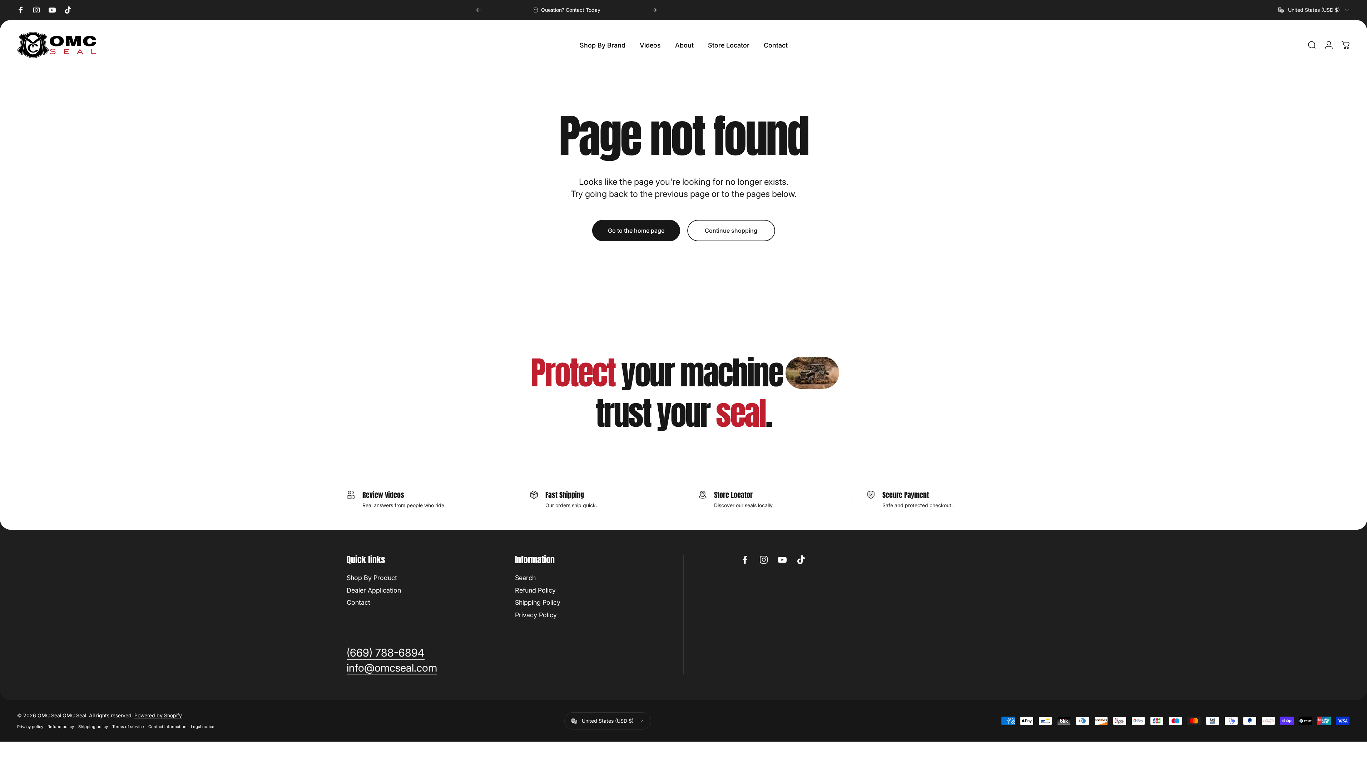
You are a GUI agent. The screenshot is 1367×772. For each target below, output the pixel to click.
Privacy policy (30, 726)
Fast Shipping (564, 494)
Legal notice (202, 726)
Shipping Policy (537, 602)
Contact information (167, 726)
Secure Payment (905, 494)
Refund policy (61, 726)
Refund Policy (535, 590)
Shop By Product (372, 578)
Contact (358, 602)
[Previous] (478, 10)
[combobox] (1314, 10)
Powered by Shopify (158, 715)
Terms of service (128, 726)
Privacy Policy (536, 615)
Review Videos (383, 494)
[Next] (654, 10)
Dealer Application (374, 590)
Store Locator (733, 494)
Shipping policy (93, 726)
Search (525, 578)
